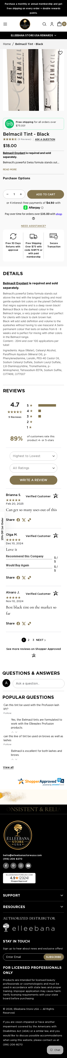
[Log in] (52, 24)
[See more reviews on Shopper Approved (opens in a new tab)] (29, 520)
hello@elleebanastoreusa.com (22, 855)
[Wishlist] (60, 53)
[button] (44, 24)
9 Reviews (24, 139)
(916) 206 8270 (12, 858)
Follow (7, 713)
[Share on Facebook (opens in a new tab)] (18, 520)
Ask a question (45, 139)
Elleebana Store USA (26, 1009)
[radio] (44, 405)
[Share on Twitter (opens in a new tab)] (24, 520)
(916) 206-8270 (13, 1044)
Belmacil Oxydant (14, 152)
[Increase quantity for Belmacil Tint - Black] (21, 194)
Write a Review (33, 480)
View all (8, 767)
